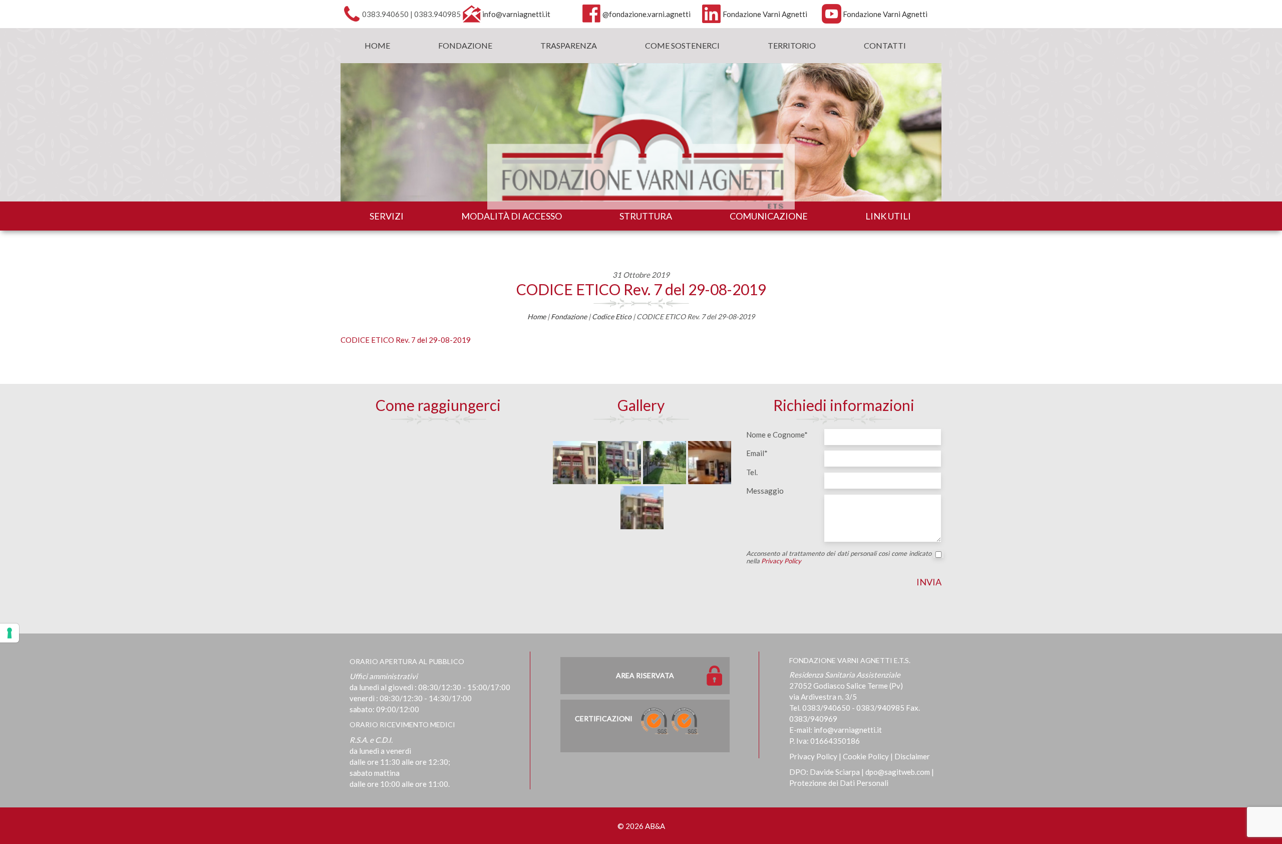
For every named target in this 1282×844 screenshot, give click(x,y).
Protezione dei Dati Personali (838, 782)
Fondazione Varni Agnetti (765, 14)
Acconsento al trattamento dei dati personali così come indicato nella (838, 557)
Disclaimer (912, 756)
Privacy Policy (781, 561)
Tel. (752, 472)
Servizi (387, 216)
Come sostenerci (682, 45)
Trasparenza (568, 45)
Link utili (888, 216)
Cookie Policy (866, 756)
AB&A (655, 825)
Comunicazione (769, 216)
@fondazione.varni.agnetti (646, 14)
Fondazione (465, 45)
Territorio (792, 45)
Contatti (885, 45)
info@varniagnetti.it (516, 14)
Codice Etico (611, 316)
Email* (757, 453)
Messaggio (765, 490)
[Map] (438, 501)
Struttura (645, 216)
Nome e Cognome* (777, 434)
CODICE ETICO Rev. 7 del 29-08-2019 (641, 289)
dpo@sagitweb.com (897, 771)
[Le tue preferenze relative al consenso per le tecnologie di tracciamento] (9, 633)
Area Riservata (645, 675)
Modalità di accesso (511, 216)
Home (377, 45)
